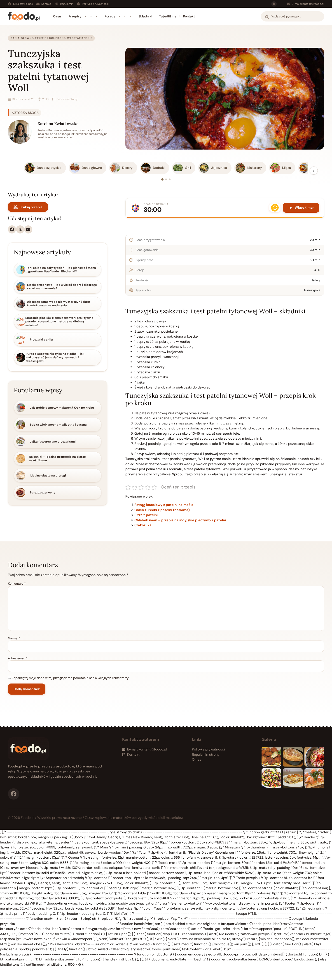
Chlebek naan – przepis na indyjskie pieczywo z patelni (180, 520)
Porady (110, 16)
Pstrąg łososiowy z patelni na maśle (163, 505)
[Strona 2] (166, 179)
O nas (57, 16)
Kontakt (189, 16)
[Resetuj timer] (275, 207)
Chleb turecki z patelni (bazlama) (162, 510)
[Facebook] (274, 4)
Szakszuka (143, 525)
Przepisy (74, 16)
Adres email (18, 658)
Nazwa (14, 638)
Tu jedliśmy (167, 16)
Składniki (145, 16)
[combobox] (292, 16)
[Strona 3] (170, 179)
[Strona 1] (162, 179)
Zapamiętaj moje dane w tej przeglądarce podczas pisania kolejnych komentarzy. (70, 677)
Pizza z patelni (146, 515)
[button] (12, 229)
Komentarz (17, 583)
